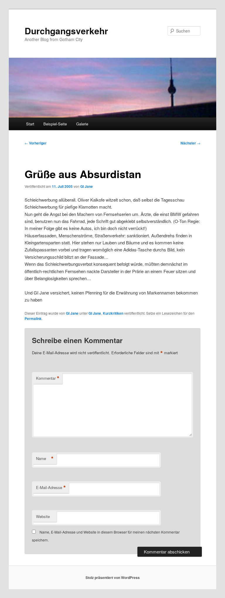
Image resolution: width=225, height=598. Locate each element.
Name (45, 458)
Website (43, 516)
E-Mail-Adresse (51, 487)
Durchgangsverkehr (66, 30)
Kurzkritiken (113, 313)
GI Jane (86, 186)
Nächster (190, 143)
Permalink (33, 318)
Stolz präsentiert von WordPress (113, 577)
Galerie (82, 124)
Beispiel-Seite (55, 124)
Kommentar (47, 378)
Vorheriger (36, 143)
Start (30, 124)
